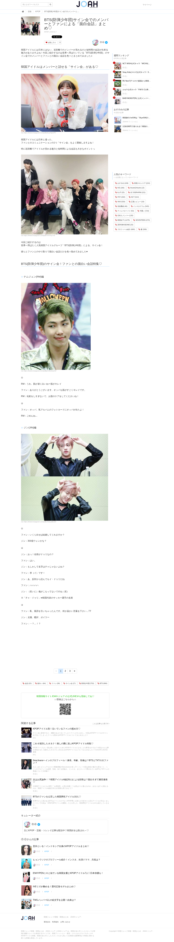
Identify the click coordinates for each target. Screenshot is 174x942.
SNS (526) (121, 202)
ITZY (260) (121, 197)
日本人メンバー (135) (125, 215)
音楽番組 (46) (122, 206)
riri (34, 738)
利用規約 (55, 922)
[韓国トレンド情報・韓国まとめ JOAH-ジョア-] (87, 5)
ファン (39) (55, 683)
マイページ (147, 5)
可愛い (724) (144, 211)
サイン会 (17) (70, 683)
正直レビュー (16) (137, 202)
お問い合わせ (65, 922)
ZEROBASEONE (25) (125, 225)
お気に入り (51, 42)
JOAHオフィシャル (129, 122)
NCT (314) (135, 197)
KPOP (46, 32)
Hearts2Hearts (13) (137, 188)
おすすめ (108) (122, 183)
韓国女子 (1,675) (123, 220)
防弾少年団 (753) (87, 683)
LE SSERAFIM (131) (137, 192)
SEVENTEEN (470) (142, 220)
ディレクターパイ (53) (125, 211)
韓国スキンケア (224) (142, 183)
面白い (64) (41, 683)
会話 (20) (28, 683)
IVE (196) (120, 188)
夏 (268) (143, 229)
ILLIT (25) (121, 192)
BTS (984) (103, 683)
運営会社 (47, 922)
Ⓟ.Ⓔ (101, 42)
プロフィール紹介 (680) (126, 229)
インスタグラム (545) (141, 206)
